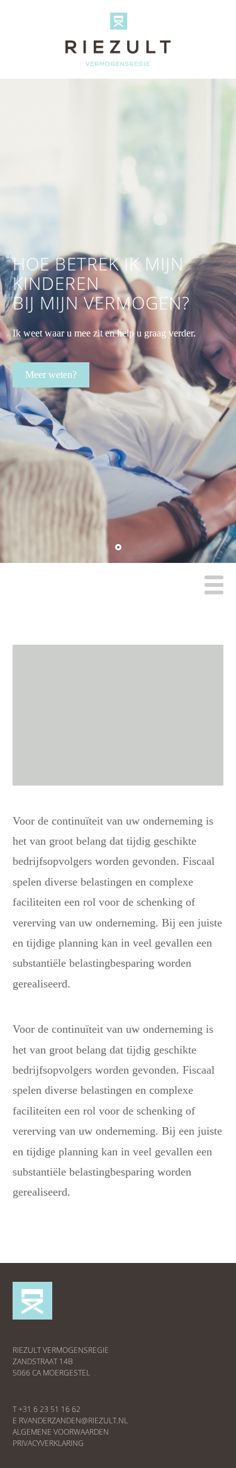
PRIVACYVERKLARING (48, 1443)
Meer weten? (51, 374)
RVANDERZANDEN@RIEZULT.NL (73, 1420)
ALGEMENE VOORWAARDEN (61, 1431)
